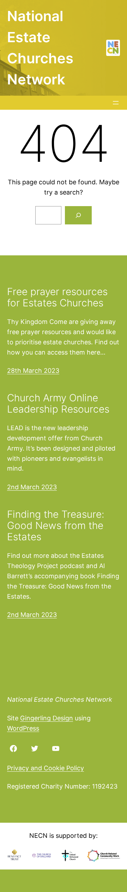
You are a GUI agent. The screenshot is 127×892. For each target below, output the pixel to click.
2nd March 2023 (32, 487)
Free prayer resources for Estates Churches (57, 297)
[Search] (78, 215)
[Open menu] (115, 102)
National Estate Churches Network (59, 699)
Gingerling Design (46, 718)
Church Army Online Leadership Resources (58, 403)
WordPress (23, 728)
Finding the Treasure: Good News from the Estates (55, 526)
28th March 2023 (33, 370)
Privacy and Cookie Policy (45, 768)
